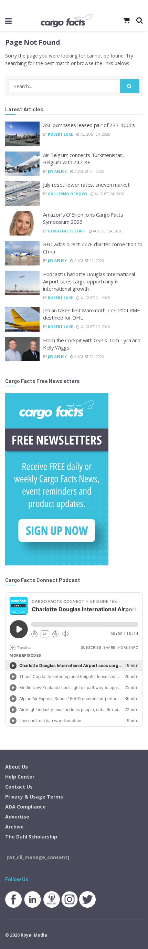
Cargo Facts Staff (66, 231)
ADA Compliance (25, 806)
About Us (16, 766)
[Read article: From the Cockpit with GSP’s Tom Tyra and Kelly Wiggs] (22, 349)
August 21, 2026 (88, 260)
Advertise (17, 816)
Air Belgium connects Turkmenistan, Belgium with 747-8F (83, 159)
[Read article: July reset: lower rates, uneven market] (22, 193)
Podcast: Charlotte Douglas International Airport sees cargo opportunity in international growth (89, 281)
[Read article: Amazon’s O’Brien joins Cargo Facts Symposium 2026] (22, 223)
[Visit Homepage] (67, 21)
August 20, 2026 (95, 326)
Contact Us (19, 786)
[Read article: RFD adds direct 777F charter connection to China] (22, 253)
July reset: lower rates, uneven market (86, 184)
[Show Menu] (8, 20)
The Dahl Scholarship (31, 836)
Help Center (19, 776)
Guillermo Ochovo (67, 193)
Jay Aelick (57, 171)
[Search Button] (129, 86)
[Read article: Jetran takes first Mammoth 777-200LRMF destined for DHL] (22, 319)
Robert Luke (60, 134)
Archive (14, 826)
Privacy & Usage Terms (34, 796)
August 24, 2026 (95, 134)
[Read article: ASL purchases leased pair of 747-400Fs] (22, 134)
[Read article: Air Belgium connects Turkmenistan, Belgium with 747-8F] (22, 164)
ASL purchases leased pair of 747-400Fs (89, 125)
